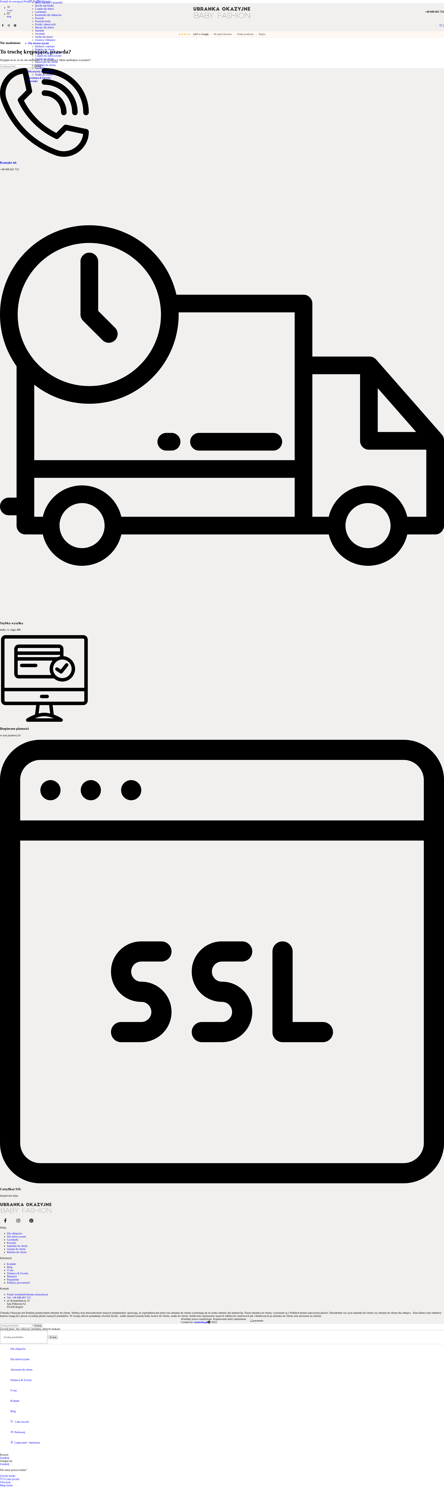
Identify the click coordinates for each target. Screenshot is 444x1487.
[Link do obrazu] (222, 1208)
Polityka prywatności (18, 1282)
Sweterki (40, 33)
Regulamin (13, 1279)
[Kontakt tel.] (44, 155)
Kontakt (11, 1263)
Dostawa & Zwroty (17, 1273)
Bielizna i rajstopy (45, 46)
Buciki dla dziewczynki (48, 52)
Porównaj (19, 1432)
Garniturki (12, 1239)
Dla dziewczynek (16, 1236)
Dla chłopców (14, 1233)
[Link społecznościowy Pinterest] (31, 1221)
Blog (9, 1267)
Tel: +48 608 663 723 (19, 1297)
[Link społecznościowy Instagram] (18, 1221)
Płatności (12, 1276)
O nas (10, 1270)
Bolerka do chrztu (45, 49)
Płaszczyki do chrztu (46, 61)
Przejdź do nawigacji (12, 1)
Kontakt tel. (8, 162)
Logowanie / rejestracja (27, 1442)
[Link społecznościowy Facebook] (5, 1221)
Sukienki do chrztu (45, 65)
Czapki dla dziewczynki (48, 55)
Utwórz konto (7, 1475)
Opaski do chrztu (44, 58)
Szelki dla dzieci (44, 36)
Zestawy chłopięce (45, 39)
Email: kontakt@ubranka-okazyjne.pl (27, 1294)
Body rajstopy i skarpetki (48, 2)
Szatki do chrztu (44, 74)
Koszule (11, 1242)
